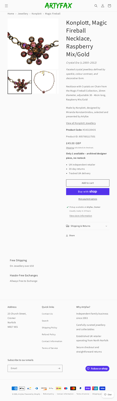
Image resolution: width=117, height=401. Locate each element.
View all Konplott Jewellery (81, 123)
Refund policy (48, 394)
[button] (6, 5)
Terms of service (82, 394)
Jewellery (23, 13)
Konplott (36, 13)
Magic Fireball (52, 13)
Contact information (65, 394)
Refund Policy (48, 334)
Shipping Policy (49, 327)
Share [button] (72, 235)
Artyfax (21, 394)
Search (45, 320)
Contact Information (52, 341)
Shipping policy (98, 394)
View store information (80, 215)
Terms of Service (50, 348)
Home (11, 13)
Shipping (70, 147)
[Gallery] (33, 56)
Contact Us (47, 313)
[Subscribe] (59, 368)
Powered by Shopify (32, 394)
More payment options (87, 199)
